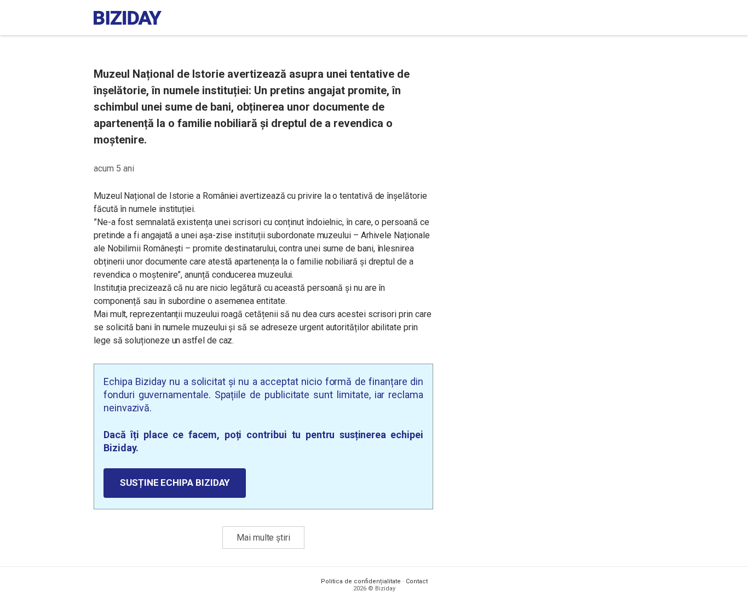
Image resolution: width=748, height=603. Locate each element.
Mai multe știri (263, 537)
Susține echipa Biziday (174, 482)
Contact (417, 581)
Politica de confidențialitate (361, 581)
